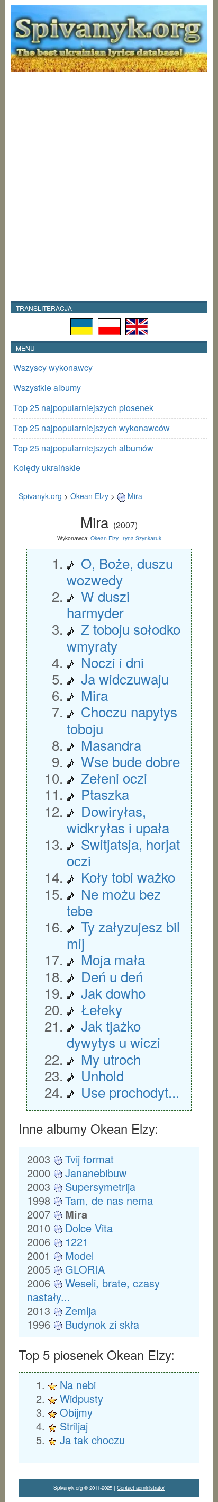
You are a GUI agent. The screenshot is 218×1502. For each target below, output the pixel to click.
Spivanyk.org (40, 496)
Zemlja (80, 1310)
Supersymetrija (100, 1186)
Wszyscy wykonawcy (53, 367)
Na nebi (78, 1384)
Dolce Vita (89, 1228)
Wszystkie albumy (47, 387)
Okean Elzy (89, 496)
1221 (76, 1241)
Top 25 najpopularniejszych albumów (83, 448)
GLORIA (85, 1269)
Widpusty (81, 1398)
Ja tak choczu (92, 1439)
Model (79, 1255)
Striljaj (74, 1426)
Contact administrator (141, 1487)
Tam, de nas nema (109, 1200)
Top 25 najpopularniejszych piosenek (83, 408)
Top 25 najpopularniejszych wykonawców (91, 428)
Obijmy (76, 1412)
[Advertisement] (109, 186)
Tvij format (89, 1159)
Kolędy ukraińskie (46, 467)
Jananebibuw (95, 1172)
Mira (135, 496)
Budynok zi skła (102, 1324)
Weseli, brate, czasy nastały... (93, 1289)
